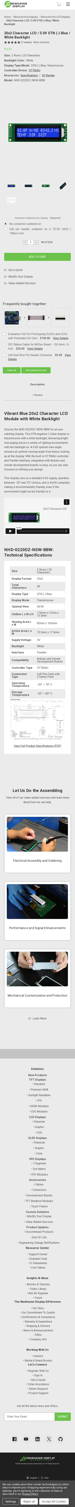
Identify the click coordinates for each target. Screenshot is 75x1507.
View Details (60, 338)
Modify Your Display (20, 276)
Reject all (29, 1501)
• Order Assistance (37, 1384)
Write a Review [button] (41, 42)
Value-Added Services (22, 283)
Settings (10, 1501)
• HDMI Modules (38, 1106)
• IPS (39, 1100)
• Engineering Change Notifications (38, 1242)
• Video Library (37, 1289)
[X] (49, 1439)
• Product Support (37, 1393)
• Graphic (38, 1127)
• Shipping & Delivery (37, 1326)
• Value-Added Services (38, 1222)
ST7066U (34, 70)
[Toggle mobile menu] (68, 4)
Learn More (40, 1018)
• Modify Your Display (38, 1216)
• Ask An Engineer (37, 1293)
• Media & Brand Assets (37, 1360)
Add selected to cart (36, 370)
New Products (37, 1075)
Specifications (29, 75)
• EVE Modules (39, 1111)
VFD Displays (37, 1159)
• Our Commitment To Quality (37, 1312)
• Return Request (37, 1388)
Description (37, 384)
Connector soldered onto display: (38, 218)
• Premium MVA (38, 1089)
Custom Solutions (37, 1212)
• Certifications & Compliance (37, 1317)
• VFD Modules (38, 1174)
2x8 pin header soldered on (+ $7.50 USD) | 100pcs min (40, 231)
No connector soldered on (25, 224)
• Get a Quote (38, 1380)
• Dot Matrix (38, 1169)
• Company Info (37, 1339)
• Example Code (37, 1258)
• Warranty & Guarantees (37, 1321)
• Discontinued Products (38, 1231)
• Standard (38, 1084)
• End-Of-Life (39, 1237)
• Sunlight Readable (38, 1095)
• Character (38, 1121)
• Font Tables (38, 1267)
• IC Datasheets (37, 1263)
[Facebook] (14, 1439)
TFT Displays (37, 1079)
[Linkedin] (37, 1439)
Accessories (37, 1180)
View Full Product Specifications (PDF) (37, 746)
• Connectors (38, 1190)
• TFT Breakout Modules (38, 1201)
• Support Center (37, 1254)
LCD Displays (37, 1117)
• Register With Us (38, 1370)
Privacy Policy (30, 1494)
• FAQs (37, 1334)
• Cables (38, 1184)
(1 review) (26, 42)
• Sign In (38, 1375)
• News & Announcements (37, 1330)
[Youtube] (26, 1439)
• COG (38, 1132)
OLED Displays (37, 1138)
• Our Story (37, 1308)
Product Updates (37, 1227)
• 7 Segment (38, 1163)
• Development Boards (38, 1195)
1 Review (37, 395)
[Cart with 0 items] (58, 4)
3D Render (48, 75)
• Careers (37, 1356)
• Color (39, 1153)
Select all (11, 370)
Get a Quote (15, 270)
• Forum (37, 1297)
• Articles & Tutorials (37, 1284)
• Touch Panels (39, 1206)
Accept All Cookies (54, 1501)
